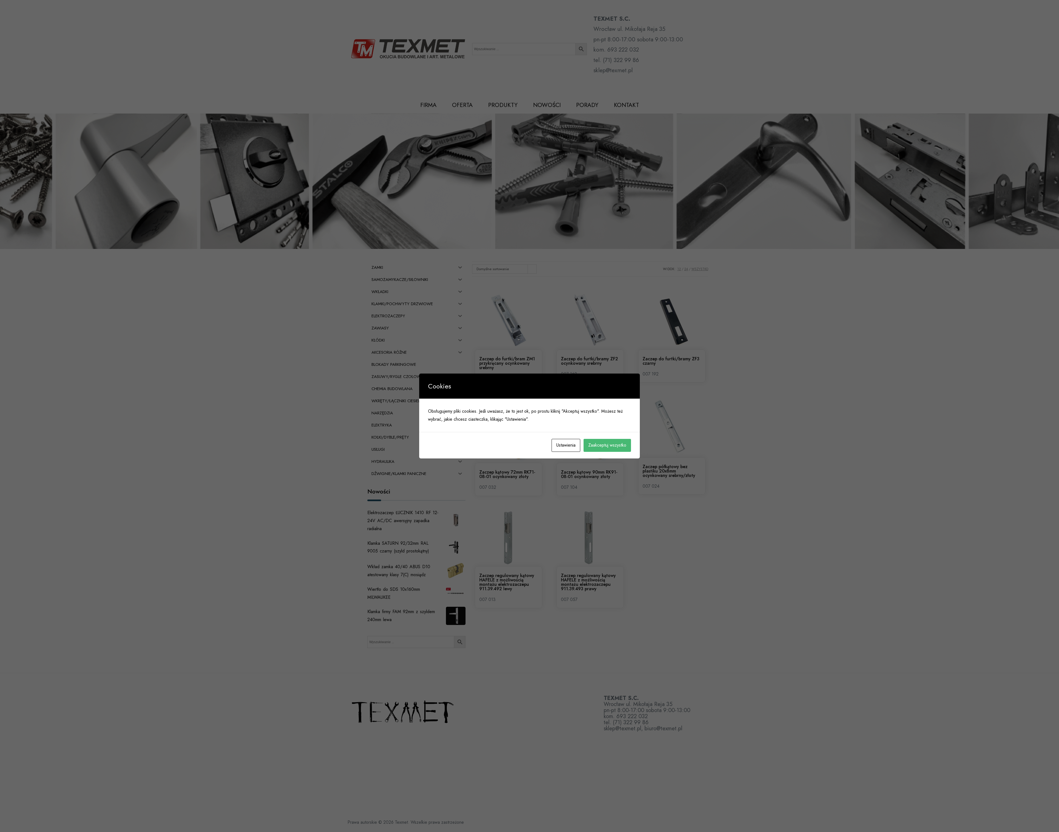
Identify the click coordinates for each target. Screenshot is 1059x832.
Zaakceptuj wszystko (607, 445)
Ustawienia (566, 445)
